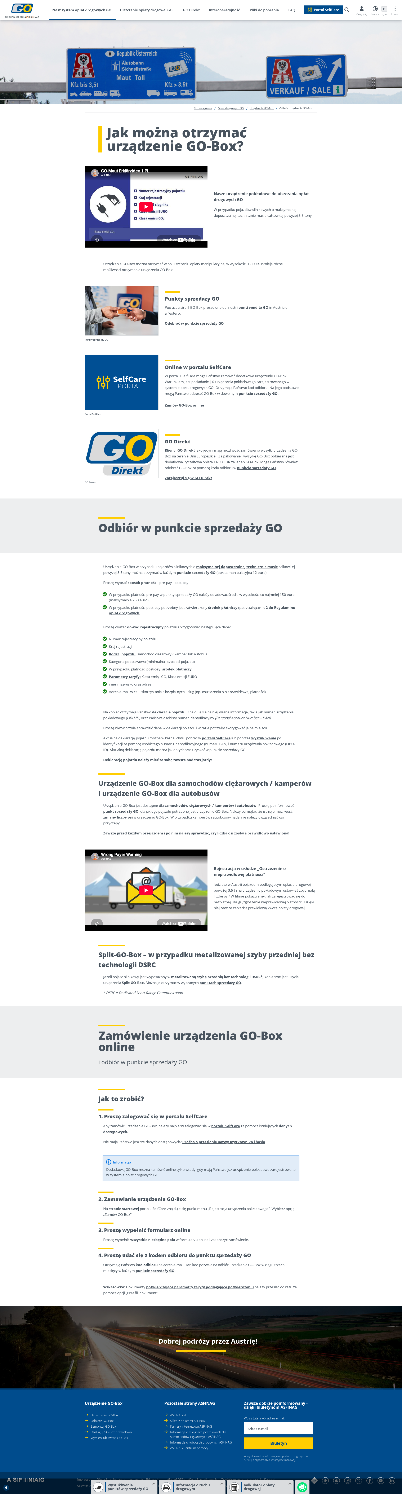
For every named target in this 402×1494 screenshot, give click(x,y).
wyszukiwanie (263, 738)
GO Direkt (191, 10)
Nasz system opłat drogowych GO (82, 10)
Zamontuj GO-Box (103, 1426)
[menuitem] (85, 10)
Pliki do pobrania (264, 10)
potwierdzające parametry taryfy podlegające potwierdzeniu (200, 1287)
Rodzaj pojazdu (122, 654)
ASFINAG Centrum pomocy (189, 1448)
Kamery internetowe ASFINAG (191, 1426)
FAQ (291, 10)
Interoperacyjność (224, 10)
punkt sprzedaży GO (121, 811)
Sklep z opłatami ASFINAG (188, 1421)
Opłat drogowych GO (231, 108)
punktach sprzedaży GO (220, 982)
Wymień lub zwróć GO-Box (109, 1438)
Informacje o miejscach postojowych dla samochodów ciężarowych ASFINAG (198, 1434)
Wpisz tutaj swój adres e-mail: (264, 1418)
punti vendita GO (253, 307)
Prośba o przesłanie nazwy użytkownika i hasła (223, 1141)
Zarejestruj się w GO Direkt (188, 477)
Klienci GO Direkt (180, 450)
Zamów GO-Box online (184, 405)
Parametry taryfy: (125, 676)
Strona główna (203, 108)
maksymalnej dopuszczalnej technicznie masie (237, 566)
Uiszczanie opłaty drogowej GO (146, 10)
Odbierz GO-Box (102, 1421)
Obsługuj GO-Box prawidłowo (111, 1432)
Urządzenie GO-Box (262, 108)
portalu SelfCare (216, 738)
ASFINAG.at (178, 1415)
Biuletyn (278, 1443)
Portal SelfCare (326, 9)
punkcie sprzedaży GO (258, 393)
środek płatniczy (222, 607)
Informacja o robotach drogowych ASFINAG (201, 1442)
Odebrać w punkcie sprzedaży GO (194, 323)
